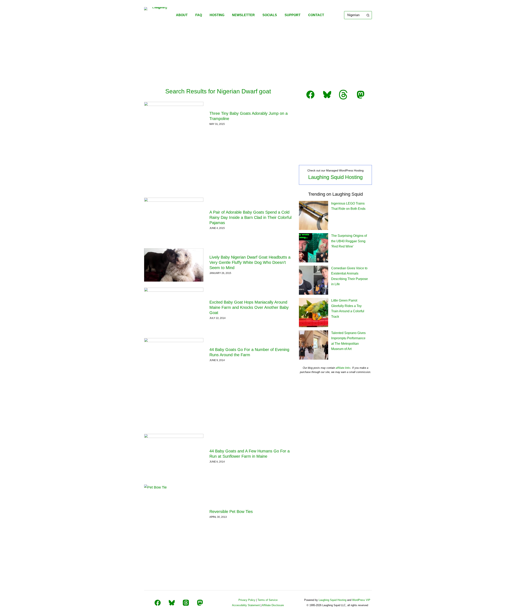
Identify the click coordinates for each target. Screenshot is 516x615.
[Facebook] (158, 603)
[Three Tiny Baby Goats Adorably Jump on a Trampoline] (173, 118)
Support (293, 15)
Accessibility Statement (246, 605)
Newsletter (243, 15)
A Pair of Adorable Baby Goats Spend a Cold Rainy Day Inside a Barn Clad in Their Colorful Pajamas (250, 217)
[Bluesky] (172, 603)
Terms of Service (268, 599)
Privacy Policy (246, 599)
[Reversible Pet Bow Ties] (173, 514)
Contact (316, 15)
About (182, 15)
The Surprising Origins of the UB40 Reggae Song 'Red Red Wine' (349, 241)
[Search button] (368, 15)
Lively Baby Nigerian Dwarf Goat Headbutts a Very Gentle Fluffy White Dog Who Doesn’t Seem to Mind (249, 262)
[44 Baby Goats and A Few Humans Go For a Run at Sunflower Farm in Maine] (173, 456)
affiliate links (343, 367)
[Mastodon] (200, 603)
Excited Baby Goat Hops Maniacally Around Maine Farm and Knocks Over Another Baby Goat (249, 307)
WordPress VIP (361, 599)
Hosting (217, 15)
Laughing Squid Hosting (335, 177)
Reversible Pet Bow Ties (231, 511)
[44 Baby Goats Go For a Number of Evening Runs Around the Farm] (173, 354)
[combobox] (354, 15)
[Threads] (186, 603)
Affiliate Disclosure (273, 605)
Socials (269, 15)
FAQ (198, 15)
